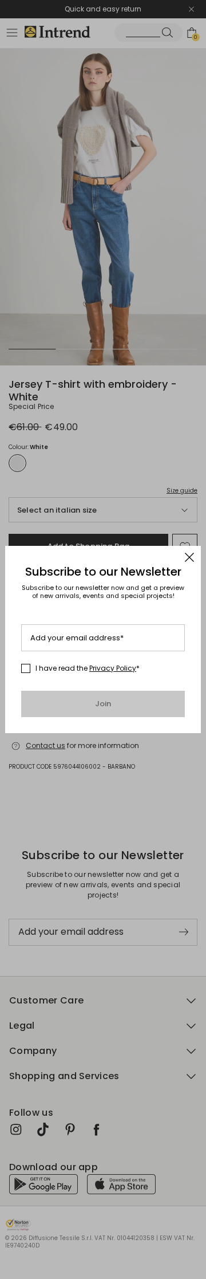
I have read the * (87, 668)
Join (103, 703)
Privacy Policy (112, 668)
